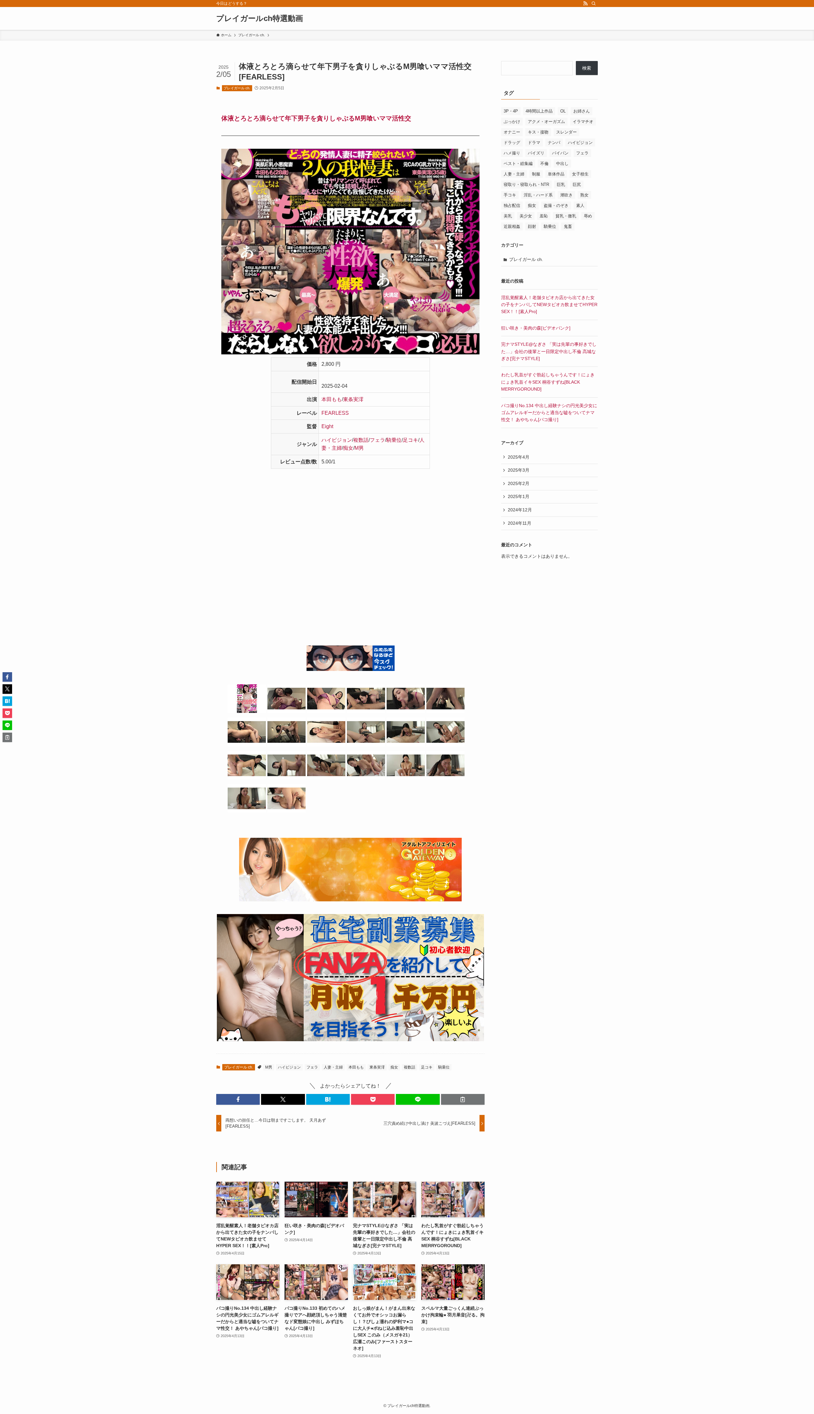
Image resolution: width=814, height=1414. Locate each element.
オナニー (512, 132)
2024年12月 (520, 509)
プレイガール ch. (237, 88)
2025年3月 (518, 470)
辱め (588, 216)
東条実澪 (353, 399)
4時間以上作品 (539, 111)
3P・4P (511, 111)
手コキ (510, 195)
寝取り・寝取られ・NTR (526, 184)
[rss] (585, 3)
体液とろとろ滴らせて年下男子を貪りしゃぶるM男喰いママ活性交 (316, 118)
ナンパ (554, 142)
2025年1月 (518, 496)
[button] (238, 1099)
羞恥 (544, 216)
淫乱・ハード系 (538, 195)
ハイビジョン (336, 440)
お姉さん (581, 111)
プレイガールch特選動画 (259, 18)
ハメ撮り (512, 153)
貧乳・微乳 (565, 216)
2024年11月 (519, 523)
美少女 (526, 216)
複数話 (361, 440)
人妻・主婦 (333, 1067)
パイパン (560, 153)
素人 (580, 205)
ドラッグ (512, 142)
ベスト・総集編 (518, 163)
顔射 (532, 226)
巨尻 (577, 184)
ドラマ (534, 142)
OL (563, 111)
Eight (327, 426)
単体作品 (556, 174)
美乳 (508, 216)
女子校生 (580, 174)
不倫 (544, 163)
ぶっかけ (512, 121)
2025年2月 (518, 483)
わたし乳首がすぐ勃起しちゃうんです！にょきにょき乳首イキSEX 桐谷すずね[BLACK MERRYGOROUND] (548, 382)
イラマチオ (583, 121)
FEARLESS (335, 413)
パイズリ (536, 153)
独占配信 (512, 205)
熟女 (584, 195)
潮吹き (566, 195)
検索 (586, 68)
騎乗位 (394, 440)
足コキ (410, 440)
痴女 (348, 448)
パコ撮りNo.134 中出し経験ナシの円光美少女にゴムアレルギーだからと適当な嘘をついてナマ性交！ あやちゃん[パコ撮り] (549, 412)
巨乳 (561, 184)
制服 (536, 174)
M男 (359, 448)
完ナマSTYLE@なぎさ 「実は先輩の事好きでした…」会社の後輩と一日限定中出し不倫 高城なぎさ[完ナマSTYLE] (549, 351)
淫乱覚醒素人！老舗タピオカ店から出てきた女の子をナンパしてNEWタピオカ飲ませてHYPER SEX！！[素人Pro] (549, 304)
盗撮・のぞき (556, 205)
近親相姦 (512, 226)
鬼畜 (568, 226)
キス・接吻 (538, 132)
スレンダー (566, 132)
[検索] (594, 3)
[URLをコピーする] (463, 1099)
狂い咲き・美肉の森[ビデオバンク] (535, 328)
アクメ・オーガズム (546, 121)
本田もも (331, 399)
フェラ (377, 440)
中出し (562, 163)
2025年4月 (518, 457)
